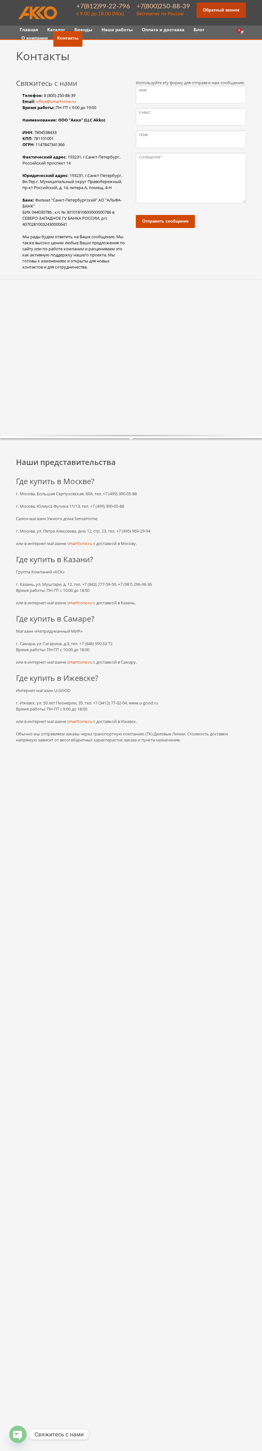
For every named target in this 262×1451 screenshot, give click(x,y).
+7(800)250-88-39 (163, 6)
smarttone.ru (79, 543)
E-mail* (145, 112)
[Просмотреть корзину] (241, 32)
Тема (143, 135)
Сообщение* (150, 157)
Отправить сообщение (165, 221)
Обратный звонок (221, 10)
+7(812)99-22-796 (103, 6)
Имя (143, 90)
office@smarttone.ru (56, 101)
